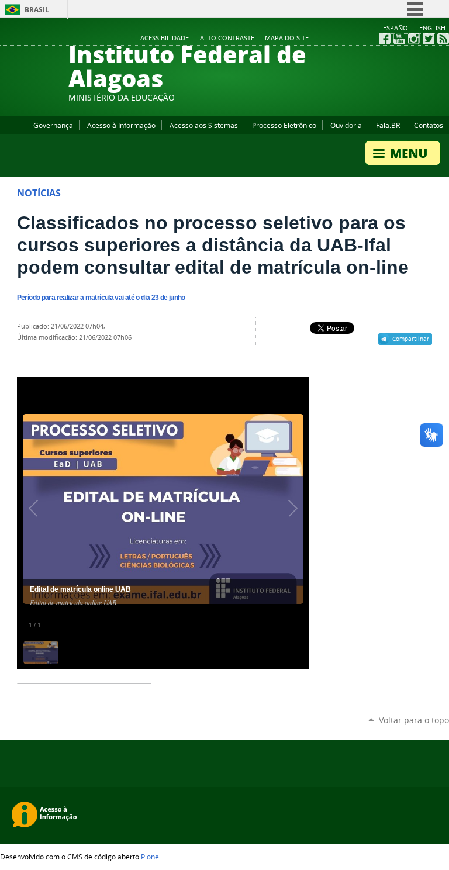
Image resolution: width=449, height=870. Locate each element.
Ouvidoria (346, 125)
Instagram (414, 38)
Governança (53, 125)
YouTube (399, 38)
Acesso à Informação (121, 125)
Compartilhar (410, 338)
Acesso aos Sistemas (204, 125)
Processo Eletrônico (284, 125)
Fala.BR (388, 125)
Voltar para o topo (414, 720)
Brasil (37, 10)
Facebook (385, 38)
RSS (443, 38)
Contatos (428, 125)
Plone (150, 856)
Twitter (428, 38)
